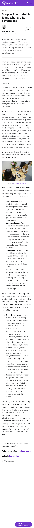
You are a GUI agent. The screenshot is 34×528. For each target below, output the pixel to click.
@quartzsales (25, 451)
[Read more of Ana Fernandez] (4, 26)
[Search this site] (27, 3)
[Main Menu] (31, 3)
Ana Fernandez (8, 31)
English (4, 10)
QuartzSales (14, 456)
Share (28, 29)
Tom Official (16, 183)
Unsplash (23, 183)
